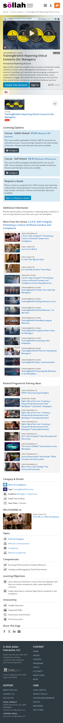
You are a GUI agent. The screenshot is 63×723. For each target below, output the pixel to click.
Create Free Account (16, 84)
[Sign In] (51, 5)
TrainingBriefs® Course (23, 489)
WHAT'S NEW (38, 675)
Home (5, 12)
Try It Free (38, 710)
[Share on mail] (19, 632)
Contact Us (8, 694)
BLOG (35, 679)
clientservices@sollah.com (14, 710)
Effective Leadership (17, 552)
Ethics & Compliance (17, 484)
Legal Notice (39, 690)
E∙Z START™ (38, 671)
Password (38, 706)
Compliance (13, 548)
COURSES (37, 659)
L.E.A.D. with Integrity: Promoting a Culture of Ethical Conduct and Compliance (27, 225)
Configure (13, 150)
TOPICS (36, 667)
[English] (6, 92)
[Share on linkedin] (14, 632)
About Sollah (10, 690)
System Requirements (44, 698)
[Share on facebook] (4, 632)
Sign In (35, 84)
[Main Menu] (41, 5)
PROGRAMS (38, 663)
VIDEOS (36, 655)
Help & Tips (8, 698)
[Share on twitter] (9, 632)
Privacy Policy (40, 694)
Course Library (17, 12)
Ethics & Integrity (16, 539)
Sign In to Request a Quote (18, 198)
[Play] (55, 103)
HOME (36, 651)
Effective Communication (19, 543)
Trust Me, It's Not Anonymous (46, 516)
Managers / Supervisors (27, 494)
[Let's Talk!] (57, 5)
